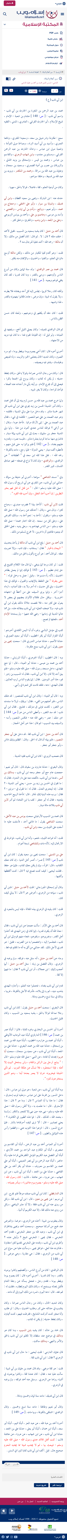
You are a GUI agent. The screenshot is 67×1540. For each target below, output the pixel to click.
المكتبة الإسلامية (41, 24)
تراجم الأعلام (52, 63)
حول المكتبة (52, 45)
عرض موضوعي (52, 57)
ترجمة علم (57, 1485)
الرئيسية (58, 72)
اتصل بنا (30, 1501)
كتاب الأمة (52, 39)
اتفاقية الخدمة (42, 1501)
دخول (9, 3)
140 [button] (34, 91)
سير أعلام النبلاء (47, 72)
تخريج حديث (41, 1485)
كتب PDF (53, 33)
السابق (15, 1465)
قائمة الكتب (52, 51)
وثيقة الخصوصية (58, 1501)
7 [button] (56, 91)
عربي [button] (59, 3)
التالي (8, 1465)
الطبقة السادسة (34, 72)
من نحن (20, 1501)
